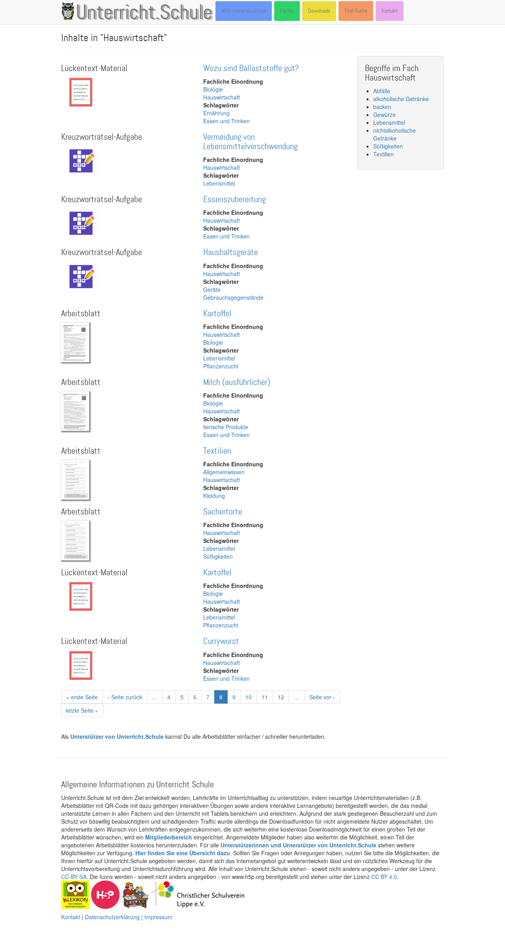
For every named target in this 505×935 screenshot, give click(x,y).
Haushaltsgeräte (230, 252)
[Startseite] (69, 11)
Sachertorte (222, 512)
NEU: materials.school (243, 11)
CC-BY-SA (73, 877)
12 (283, 697)
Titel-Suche (355, 11)
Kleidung (214, 495)
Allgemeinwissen (224, 472)
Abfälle (381, 91)
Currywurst (221, 641)
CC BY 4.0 (384, 877)
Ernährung (216, 113)
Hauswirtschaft (221, 97)
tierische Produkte (225, 427)
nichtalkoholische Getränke (394, 134)
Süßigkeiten (218, 556)
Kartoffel (217, 313)
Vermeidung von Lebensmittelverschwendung (250, 142)
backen (382, 107)
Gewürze (384, 114)
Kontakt (390, 11)
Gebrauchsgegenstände (233, 297)
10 (251, 697)
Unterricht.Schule (144, 13)
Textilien (217, 451)
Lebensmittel (219, 183)
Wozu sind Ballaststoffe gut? (251, 68)
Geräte (212, 289)
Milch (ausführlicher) (236, 382)
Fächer (287, 11)
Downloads (319, 11)
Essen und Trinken (226, 121)
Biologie (213, 89)
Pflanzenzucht (220, 366)
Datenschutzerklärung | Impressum (128, 917)
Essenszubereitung (234, 199)
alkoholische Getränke (401, 99)
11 (267, 697)
